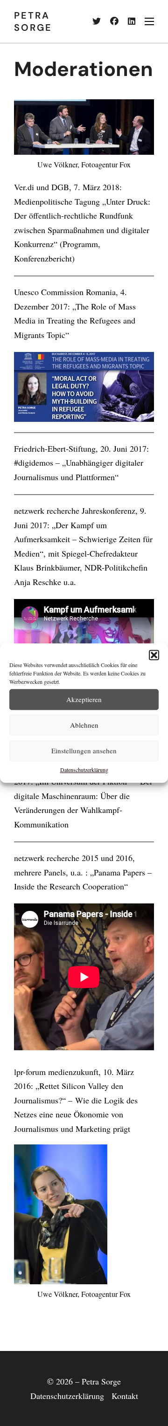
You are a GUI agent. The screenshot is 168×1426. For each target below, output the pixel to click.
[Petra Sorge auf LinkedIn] (127, 21)
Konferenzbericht (43, 258)
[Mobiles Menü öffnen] (149, 21)
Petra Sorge (33, 21)
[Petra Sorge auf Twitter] (92, 21)
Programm (80, 243)
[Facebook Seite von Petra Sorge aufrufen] (110, 21)
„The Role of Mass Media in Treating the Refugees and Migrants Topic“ (75, 320)
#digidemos (33, 462)
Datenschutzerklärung (84, 769)
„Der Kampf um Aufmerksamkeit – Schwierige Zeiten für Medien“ (83, 539)
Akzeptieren (84, 699)
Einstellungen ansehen (84, 750)
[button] (154, 655)
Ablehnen (84, 725)
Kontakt (125, 1395)
